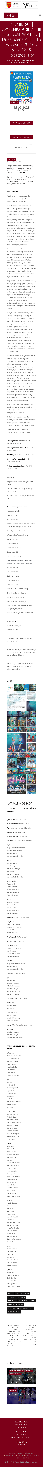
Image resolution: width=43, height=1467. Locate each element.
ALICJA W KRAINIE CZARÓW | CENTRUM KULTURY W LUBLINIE (21, 1380)
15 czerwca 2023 (15, 162)
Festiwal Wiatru (22, 1293)
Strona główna (15, 1374)
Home (9, 61)
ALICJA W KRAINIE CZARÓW (21, 1394)
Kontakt (26, 1458)
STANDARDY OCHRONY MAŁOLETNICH (21, 1453)
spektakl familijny (15, 1304)
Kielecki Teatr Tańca (16, 1297)
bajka (10, 1293)
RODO (20, 1455)
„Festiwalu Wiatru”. (19, 183)
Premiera (12, 1301)
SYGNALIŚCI (10, 1455)
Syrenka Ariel (13, 1312)
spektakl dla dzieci (26, 1301)
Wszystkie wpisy (19, 61)
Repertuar (30, 61)
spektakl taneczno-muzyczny (20, 1308)
